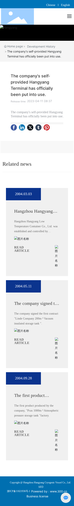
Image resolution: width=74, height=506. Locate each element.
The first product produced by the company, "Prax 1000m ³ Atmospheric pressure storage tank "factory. (36, 410)
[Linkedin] (22, 127)
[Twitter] (30, 127)
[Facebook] (14, 127)
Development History (41, 46)
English (65, 5)
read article (21, 249)
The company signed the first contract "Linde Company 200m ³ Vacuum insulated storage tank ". (36, 318)
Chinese (51, 5)
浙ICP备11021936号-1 (18, 491)
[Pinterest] (47, 127)
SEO (40, 486)
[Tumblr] (38, 127)
